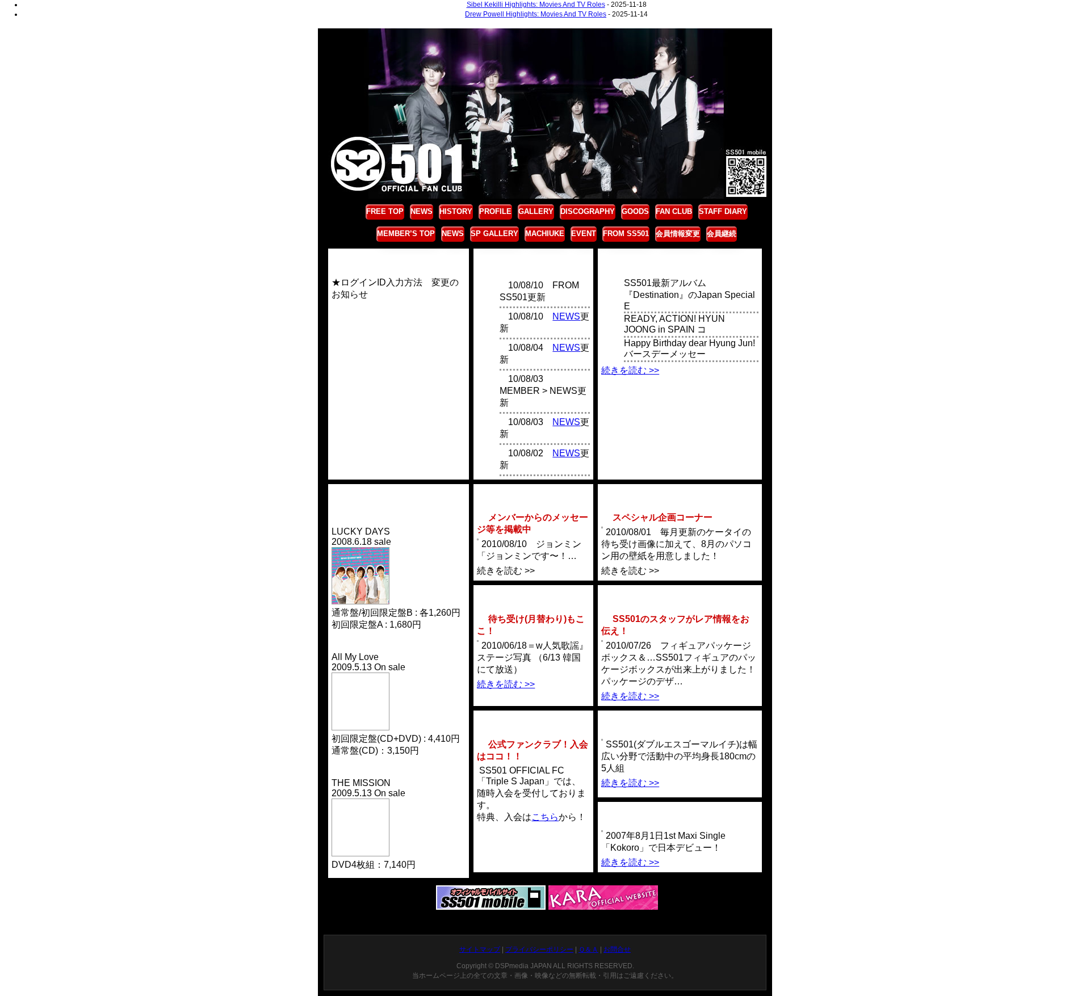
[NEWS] (679, 257)
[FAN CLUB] (533, 719)
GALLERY (536, 211)
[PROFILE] (679, 719)
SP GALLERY (494, 233)
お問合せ (617, 949)
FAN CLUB (674, 211)
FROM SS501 (626, 233)
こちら (545, 817)
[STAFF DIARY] (679, 594)
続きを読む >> (630, 370)
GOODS (635, 211)
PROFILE (495, 211)
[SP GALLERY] (533, 594)
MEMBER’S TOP (406, 233)
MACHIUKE (544, 233)
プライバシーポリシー (539, 949)
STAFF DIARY (723, 211)
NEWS (421, 211)
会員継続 (721, 233)
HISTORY (455, 211)
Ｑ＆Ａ (588, 949)
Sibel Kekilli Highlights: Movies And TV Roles (536, 5)
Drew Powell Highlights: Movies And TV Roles (535, 14)
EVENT (583, 233)
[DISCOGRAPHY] (396, 493)
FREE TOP (385, 211)
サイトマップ (479, 949)
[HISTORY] (679, 810)
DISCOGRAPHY (587, 211)
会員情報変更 (678, 233)
